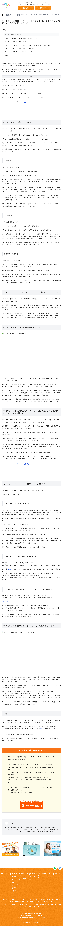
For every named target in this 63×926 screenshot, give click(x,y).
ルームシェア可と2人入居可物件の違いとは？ (16, 41)
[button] (31, 29)
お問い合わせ (58, 874)
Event (39, 877)
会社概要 (14, 878)
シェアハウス (23, 879)
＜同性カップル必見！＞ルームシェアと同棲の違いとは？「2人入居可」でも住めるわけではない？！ (38, 14)
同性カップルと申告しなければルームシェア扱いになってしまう (21, 38)
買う (21, 877)
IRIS (9, 569)
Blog (39, 875)
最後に (6, 55)
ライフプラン (32, 877)
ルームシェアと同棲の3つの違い (13, 34)
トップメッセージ (15, 881)
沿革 (13, 879)
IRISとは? (14, 876)
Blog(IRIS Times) (8, 14)
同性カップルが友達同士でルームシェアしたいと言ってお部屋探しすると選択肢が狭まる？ (28, 45)
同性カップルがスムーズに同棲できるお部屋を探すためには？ (21, 48)
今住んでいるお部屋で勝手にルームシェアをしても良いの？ (20, 52)
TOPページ (6, 873)
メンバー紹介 (15, 884)
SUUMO (5, 602)
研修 (30, 879)
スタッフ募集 (15, 887)
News (39, 878)
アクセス (48, 873)
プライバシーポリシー (15, 890)
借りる (22, 875)
